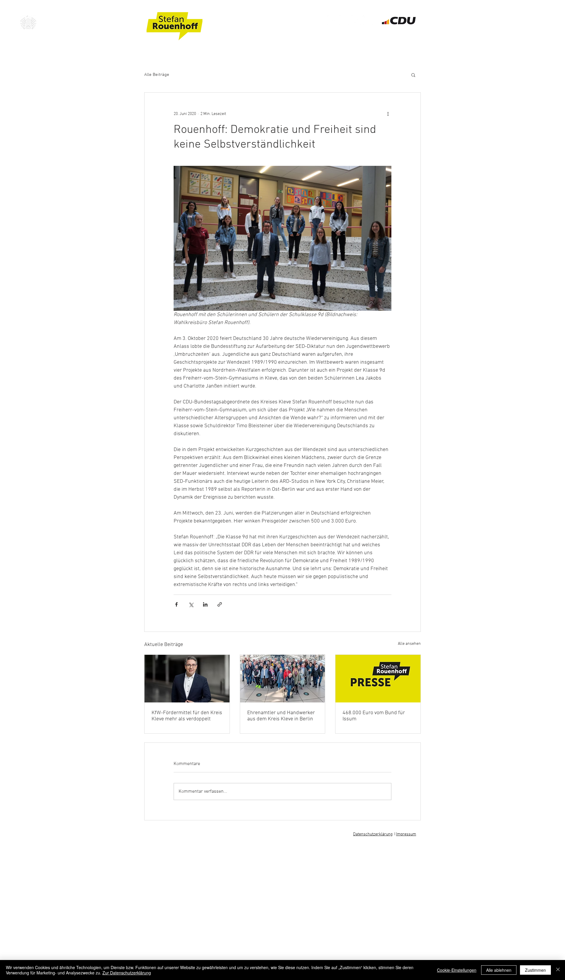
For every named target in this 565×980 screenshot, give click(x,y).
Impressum (406, 834)
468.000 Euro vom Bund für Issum (374, 716)
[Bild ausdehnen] (282, 238)
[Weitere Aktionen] (387, 113)
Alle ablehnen (498, 970)
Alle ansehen (409, 643)
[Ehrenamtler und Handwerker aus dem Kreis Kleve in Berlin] (282, 678)
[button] (413, 74)
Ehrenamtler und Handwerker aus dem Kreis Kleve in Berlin (281, 716)
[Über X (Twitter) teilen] (191, 604)
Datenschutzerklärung (373, 834)
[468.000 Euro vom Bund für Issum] (378, 678)
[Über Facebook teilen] (176, 604)
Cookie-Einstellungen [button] (456, 970)
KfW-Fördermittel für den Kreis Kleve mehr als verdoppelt (187, 716)
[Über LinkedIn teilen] (205, 604)
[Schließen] (557, 970)
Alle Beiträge (156, 74)
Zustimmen (535, 970)
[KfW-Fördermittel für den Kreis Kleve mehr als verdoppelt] (187, 678)
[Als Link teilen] (219, 604)
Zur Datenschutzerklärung (126, 973)
